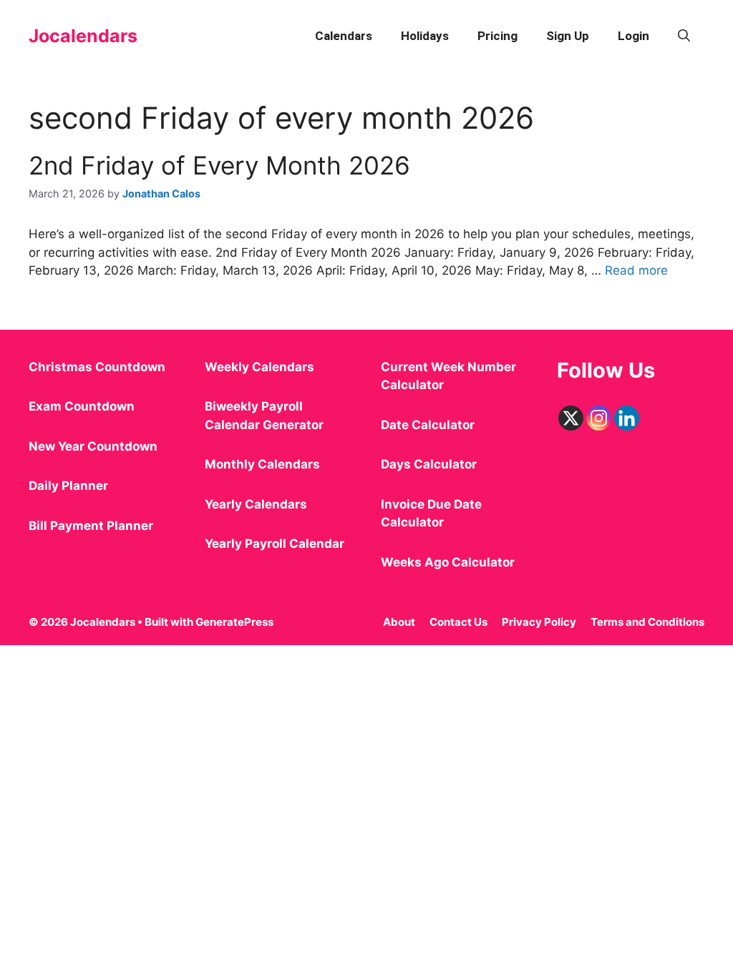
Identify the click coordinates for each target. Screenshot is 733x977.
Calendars (343, 36)
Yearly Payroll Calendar (274, 543)
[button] (684, 35)
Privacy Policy (539, 622)
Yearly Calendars (256, 504)
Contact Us (458, 622)
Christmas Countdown (97, 367)
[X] (570, 418)
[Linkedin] (626, 418)
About (399, 622)
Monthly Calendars (262, 464)
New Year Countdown (93, 446)
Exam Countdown (82, 406)
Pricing (497, 36)
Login (633, 36)
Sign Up (567, 36)
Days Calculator (429, 464)
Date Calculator (428, 425)
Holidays (425, 36)
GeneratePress (234, 622)
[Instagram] (598, 418)
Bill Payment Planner (91, 526)
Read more (636, 270)
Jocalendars (83, 35)
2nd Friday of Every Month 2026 (219, 165)
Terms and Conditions (647, 622)
